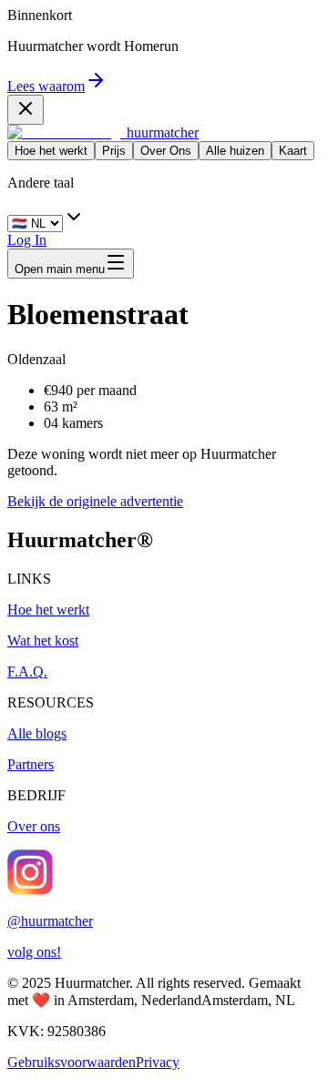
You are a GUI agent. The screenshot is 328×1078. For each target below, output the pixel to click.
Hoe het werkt (51, 151)
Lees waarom (46, 86)
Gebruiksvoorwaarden (71, 1062)
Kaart (293, 151)
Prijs (114, 151)
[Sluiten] (25, 110)
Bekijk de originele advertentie (95, 501)
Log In (26, 240)
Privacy (157, 1062)
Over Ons (165, 151)
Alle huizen (235, 151)
